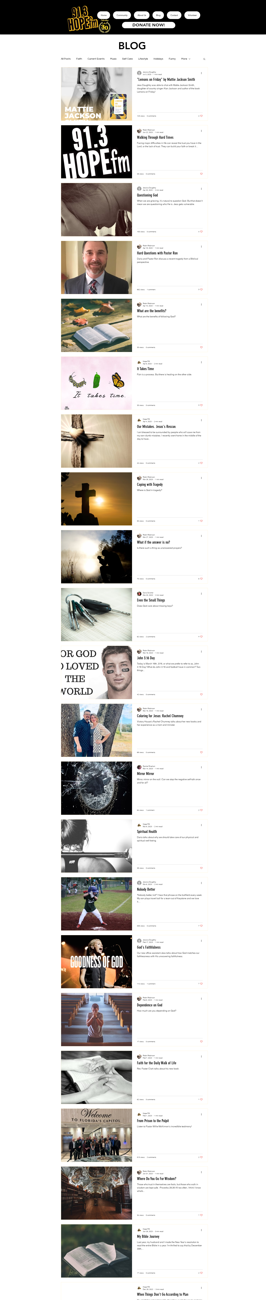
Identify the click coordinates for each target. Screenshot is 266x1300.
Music (113, 59)
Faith (79, 59)
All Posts (66, 59)
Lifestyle (143, 59)
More (184, 59)
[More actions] (202, 73)
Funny (172, 59)
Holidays (158, 59)
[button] (204, 59)
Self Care (127, 59)
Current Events (96, 59)
